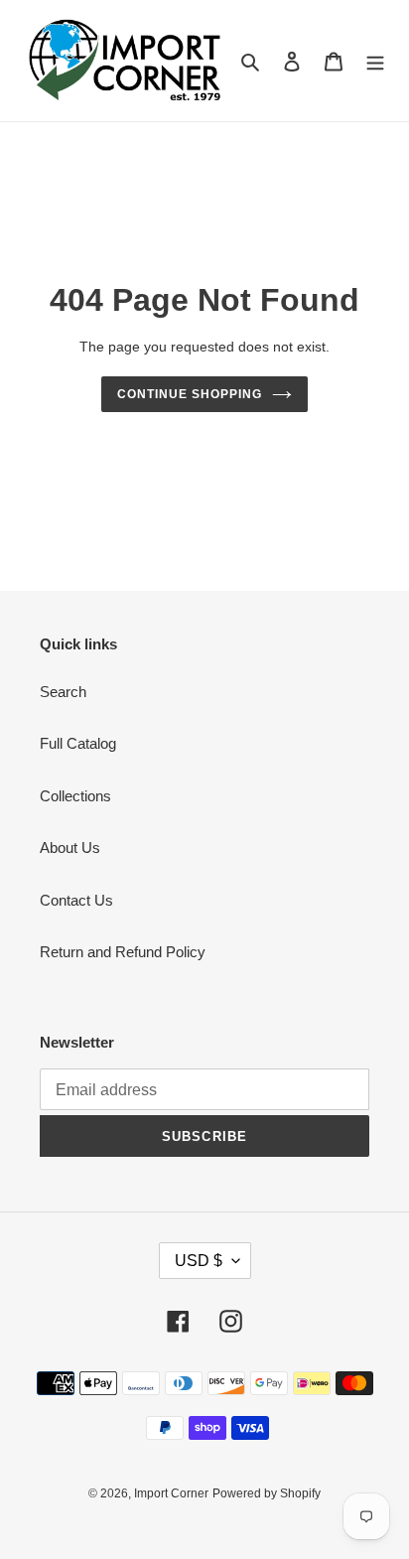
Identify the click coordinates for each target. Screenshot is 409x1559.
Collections (75, 795)
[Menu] (375, 61)
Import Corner (171, 1493)
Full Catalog (78, 743)
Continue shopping (189, 394)
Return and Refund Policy (122, 951)
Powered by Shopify (266, 1493)
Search (63, 691)
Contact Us (76, 900)
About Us (70, 847)
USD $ (198, 1260)
